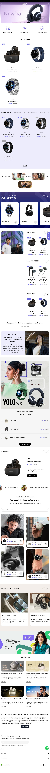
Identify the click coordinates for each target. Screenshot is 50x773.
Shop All (25, 165)
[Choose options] (20, 540)
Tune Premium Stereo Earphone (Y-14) (32, 280)
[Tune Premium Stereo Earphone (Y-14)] (32, 270)
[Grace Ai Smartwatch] (37, 54)
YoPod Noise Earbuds (12, 69)
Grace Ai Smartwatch (37, 69)
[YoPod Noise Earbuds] (12, 54)
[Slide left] (43, 196)
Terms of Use (16, 745)
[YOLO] (30, 488)
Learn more (3, 681)
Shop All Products (25, 326)
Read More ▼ (25, 726)
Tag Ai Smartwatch (13, 101)
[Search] (45, 4)
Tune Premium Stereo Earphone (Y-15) (43, 280)
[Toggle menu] (1, 4)
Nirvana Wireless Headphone (17, 437)
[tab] (6, 112)
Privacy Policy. (23, 745)
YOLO (6, 768)
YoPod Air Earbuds (15, 421)
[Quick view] (22, 45)
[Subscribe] (28, 742)
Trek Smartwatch (8, 158)
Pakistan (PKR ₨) (6, 765)
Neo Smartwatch (41, 134)
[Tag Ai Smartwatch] (12, 86)
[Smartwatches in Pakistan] (25, 184)
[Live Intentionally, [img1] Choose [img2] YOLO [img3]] (18, 176)
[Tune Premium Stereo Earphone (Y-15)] (43, 270)
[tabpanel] (25, 139)
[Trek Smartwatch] (8, 147)
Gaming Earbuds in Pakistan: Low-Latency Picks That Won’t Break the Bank (37, 699)
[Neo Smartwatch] (41, 123)
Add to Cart (32, 475)
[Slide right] (47, 196)
